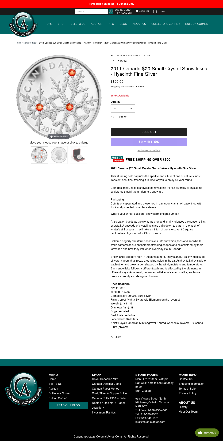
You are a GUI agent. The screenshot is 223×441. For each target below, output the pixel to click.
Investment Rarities (104, 412)
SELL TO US (78, 23)
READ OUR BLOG (68, 405)
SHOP (61, 23)
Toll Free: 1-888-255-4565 (151, 410)
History (183, 407)
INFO (111, 23)
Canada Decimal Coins (106, 384)
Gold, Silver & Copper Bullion (110, 393)
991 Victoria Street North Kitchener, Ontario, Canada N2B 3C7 (152, 402)
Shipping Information (191, 384)
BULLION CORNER (196, 23)
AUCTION (96, 23)
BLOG (123, 23)
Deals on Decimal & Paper (108, 403)
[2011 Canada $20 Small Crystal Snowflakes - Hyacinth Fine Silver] (39, 155)
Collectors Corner (59, 393)
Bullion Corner (58, 398)
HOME (48, 23)
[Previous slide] (19, 97)
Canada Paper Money (105, 388)
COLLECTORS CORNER (165, 23)
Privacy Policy (187, 393)
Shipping (115, 86)
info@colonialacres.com (150, 422)
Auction (53, 388)
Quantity (115, 101)
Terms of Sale (187, 388)
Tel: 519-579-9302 (146, 414)
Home (18, 42)
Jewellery (98, 407)
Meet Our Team (188, 411)
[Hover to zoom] (59, 97)
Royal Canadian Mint (105, 379)
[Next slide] (98, 97)
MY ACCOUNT (124, 12)
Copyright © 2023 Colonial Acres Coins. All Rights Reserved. (111, 436)
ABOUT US (139, 23)
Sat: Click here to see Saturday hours (154, 385)
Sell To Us (55, 384)
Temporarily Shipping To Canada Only (111, 3)
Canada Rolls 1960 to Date (109, 398)
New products (30, 42)
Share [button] (118, 337)
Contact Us (186, 379)
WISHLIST (143, 11)
